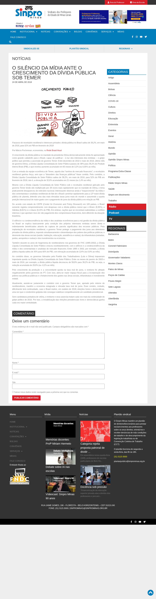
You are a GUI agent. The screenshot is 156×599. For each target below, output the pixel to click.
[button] (82, 16)
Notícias (45, 32)
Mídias (120, 32)
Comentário (18, 332)
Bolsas (78, 32)
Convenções (61, 32)
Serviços (106, 32)
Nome (15, 363)
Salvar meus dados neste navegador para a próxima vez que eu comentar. (46, 392)
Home (13, 32)
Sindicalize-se (31, 49)
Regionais (124, 49)
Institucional (27, 32)
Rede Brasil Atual (54, 150)
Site (14, 382)
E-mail (15, 373)
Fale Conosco (18, 37)
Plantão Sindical (79, 49)
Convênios (92, 32)
